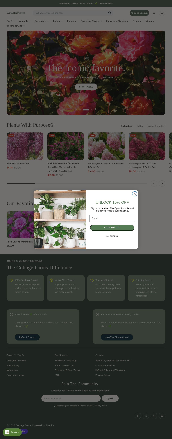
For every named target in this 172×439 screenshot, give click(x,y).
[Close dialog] (134, 193)
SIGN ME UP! (112, 228)
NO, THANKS (112, 236)
